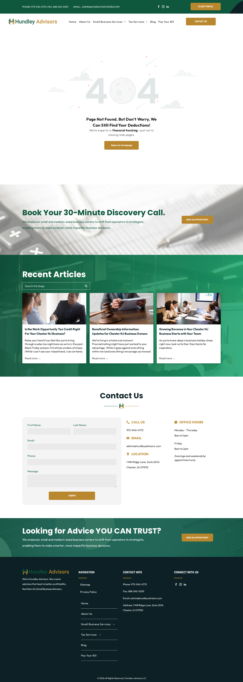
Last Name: (80, 425)
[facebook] (159, 7)
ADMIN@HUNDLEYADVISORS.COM (101, 6)
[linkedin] (168, 7)
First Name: (34, 425)
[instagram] (163, 7)
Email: (31, 440)
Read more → (33, 358)
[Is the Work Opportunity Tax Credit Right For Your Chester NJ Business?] (54, 308)
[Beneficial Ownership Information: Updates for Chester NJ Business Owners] (122, 308)
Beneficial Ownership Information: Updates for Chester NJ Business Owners (119, 331)
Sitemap (85, 584)
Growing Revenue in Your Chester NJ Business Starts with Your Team (183, 331)
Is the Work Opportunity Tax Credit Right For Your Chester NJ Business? (52, 331)
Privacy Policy (88, 592)
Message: (33, 471)
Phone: (31, 455)
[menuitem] (73, 21)
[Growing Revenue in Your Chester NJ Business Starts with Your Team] (189, 308)
